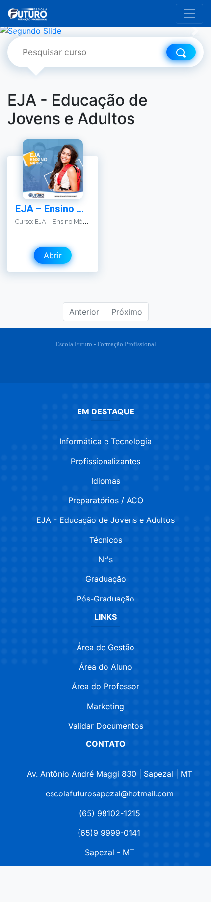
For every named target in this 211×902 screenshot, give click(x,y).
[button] (16, 31)
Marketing (105, 706)
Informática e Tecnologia (105, 441)
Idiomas (105, 481)
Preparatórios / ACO (105, 500)
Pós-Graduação (105, 598)
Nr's (105, 559)
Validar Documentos (105, 726)
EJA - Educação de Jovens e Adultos (105, 520)
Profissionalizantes (105, 461)
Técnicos (105, 540)
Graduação (105, 579)
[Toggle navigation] (189, 14)
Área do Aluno (105, 667)
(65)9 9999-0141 (109, 833)
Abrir (53, 255)
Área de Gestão (105, 647)
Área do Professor (105, 686)
